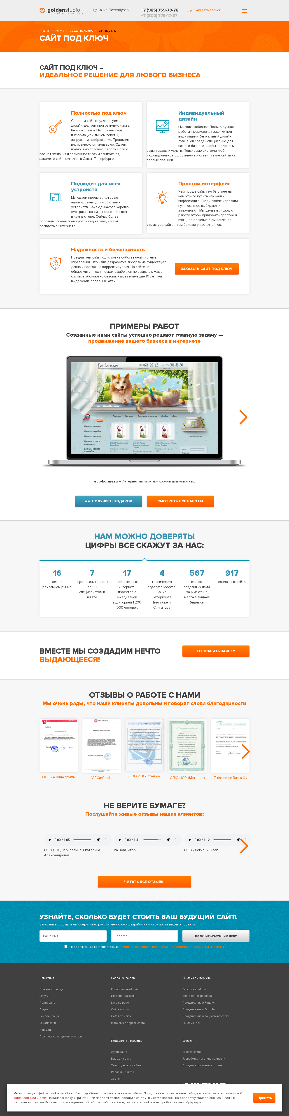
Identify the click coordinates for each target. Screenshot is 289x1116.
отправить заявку (216, 651)
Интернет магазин (123, 996)
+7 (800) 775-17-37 (159, 15)
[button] (111, 10)
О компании (48, 1023)
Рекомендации (50, 1016)
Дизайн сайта (191, 1052)
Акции (44, 1009)
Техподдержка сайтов (126, 1065)
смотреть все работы (180, 501)
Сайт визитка (120, 1009)
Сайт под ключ (121, 1016)
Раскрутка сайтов (194, 989)
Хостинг (116, 1079)
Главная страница (51, 989)
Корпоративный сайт (125, 989)
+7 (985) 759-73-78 (159, 10)
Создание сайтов (81, 31)
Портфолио (47, 1002)
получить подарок (112, 501)
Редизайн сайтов (122, 1072)
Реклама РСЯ (191, 1023)
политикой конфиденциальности (143, 947)
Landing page (120, 1002)
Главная (45, 31)
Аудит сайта (119, 1052)
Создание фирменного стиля (202, 1065)
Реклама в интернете (196, 978)
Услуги (60, 31)
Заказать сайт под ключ (206, 269)
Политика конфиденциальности (61, 1036)
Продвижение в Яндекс (198, 1002)
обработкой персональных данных (198, 947)
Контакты (46, 1030)
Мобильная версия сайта (128, 1023)
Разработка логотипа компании (203, 1058)
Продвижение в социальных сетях (205, 1016)
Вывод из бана (121, 1058)
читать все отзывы (144, 882)
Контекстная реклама (197, 996)
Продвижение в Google (198, 1009)
